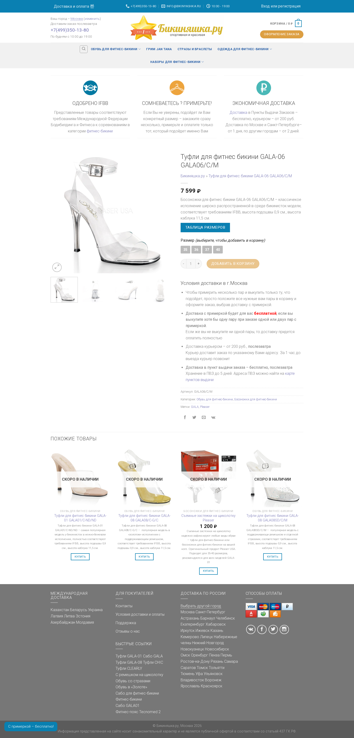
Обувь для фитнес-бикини (114, 49)
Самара (231, 661)
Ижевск (203, 630)
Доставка (238, 112)
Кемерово (190, 637)
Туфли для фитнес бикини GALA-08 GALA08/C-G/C (144, 518)
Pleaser (205, 407)
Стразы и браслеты (194, 49)
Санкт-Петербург (210, 612)
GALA (195, 407)
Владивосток (192, 680)
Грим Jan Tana (159, 49)
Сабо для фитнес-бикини (137, 693)
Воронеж (213, 680)
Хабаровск (216, 624)
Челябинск (225, 618)
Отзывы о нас (128, 631)
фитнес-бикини (100, 131)
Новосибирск (217, 649)
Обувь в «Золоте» (131, 687)
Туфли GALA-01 (129, 656)
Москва (77, 18)
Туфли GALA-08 (129, 662)
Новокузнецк (192, 649)
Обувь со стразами (133, 681)
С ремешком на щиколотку (139, 674)
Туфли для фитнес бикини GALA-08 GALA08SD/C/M (272, 518)
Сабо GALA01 (128, 705)
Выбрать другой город (201, 606)
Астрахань (190, 618)
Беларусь (78, 610)
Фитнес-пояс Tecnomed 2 (138, 712)
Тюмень (188, 673)
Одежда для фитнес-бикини (243, 49)
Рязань (217, 661)
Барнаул (207, 618)
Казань (216, 630)
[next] (165, 212)
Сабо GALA (153, 656)
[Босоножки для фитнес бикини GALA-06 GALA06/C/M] (112, 211)
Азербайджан (63, 622)
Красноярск (211, 686)
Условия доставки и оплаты (140, 614)
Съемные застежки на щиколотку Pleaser (208, 518)
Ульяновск (213, 673)
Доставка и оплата (72, 6)
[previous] (59, 212)
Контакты (124, 606)
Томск (202, 667)
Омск (185, 655)
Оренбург (199, 655)
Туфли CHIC (153, 662)
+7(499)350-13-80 (70, 30)
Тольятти (216, 667)
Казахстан (60, 610)
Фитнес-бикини (129, 699)
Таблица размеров (205, 227)
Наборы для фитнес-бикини (175, 62)
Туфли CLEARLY (129, 668)
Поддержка (126, 623)
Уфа (199, 673)
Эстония (83, 616)
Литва (69, 616)
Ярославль (190, 686)
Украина (95, 610)
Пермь (226, 655)
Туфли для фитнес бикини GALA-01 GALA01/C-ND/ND (80, 518)
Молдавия (85, 622)
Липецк (206, 637)
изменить (92, 18)
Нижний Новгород (208, 643)
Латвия (57, 616)
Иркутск (188, 630)
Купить (80, 556)
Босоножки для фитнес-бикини (255, 399)
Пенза (214, 655)
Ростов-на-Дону (195, 661)
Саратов (188, 667)
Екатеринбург (193, 624)
